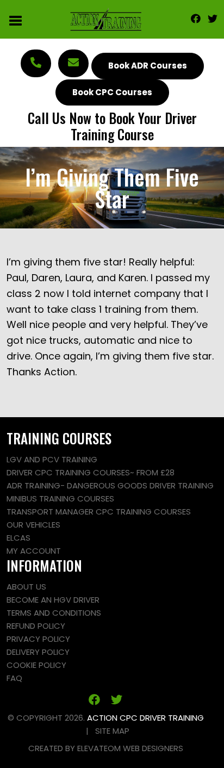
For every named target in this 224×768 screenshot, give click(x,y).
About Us (26, 586)
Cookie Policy (36, 665)
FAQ (14, 678)
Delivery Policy (38, 652)
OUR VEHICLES (33, 524)
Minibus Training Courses (60, 498)
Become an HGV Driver (53, 599)
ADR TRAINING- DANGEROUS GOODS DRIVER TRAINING (110, 485)
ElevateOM (99, 748)
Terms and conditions (54, 612)
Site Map (112, 730)
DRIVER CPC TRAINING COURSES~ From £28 (91, 472)
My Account (34, 550)
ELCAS (18, 537)
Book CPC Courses (112, 92)
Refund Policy (36, 625)
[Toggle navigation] (16, 19)
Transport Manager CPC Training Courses (99, 511)
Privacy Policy (38, 639)
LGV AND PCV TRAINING (52, 459)
